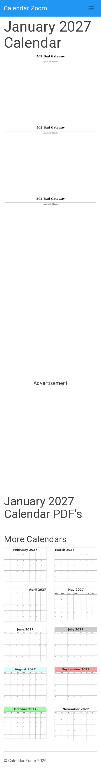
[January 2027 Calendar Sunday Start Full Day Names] (50, 231)
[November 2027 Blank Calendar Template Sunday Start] (75, 723)
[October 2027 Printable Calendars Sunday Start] (25, 722)
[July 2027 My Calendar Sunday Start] (75, 644)
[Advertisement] (50, 322)
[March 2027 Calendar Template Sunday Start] (75, 564)
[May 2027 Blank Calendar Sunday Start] (75, 603)
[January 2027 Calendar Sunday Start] (50, 89)
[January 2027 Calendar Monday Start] (50, 160)
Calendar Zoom (25, 8)
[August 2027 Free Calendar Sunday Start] (25, 684)
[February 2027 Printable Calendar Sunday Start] (25, 564)
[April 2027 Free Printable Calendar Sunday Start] (25, 604)
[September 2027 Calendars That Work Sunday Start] (75, 684)
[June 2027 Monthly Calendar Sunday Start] (25, 644)
